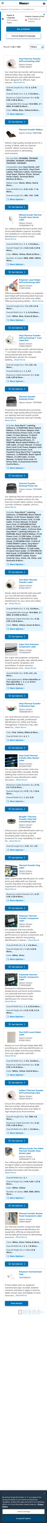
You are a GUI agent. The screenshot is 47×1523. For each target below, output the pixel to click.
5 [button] (38, 1312)
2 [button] (24, 1312)
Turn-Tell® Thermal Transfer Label (28, 581)
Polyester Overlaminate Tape (30, 1272)
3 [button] (29, 1312)
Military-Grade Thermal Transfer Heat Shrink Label (30, 217)
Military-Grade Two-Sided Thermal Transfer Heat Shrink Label (31, 1151)
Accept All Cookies (23, 1518)
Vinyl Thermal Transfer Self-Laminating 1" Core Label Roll (30, 338)
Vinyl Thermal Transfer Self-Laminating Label (30, 59)
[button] (37, 47)
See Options (17, 121)
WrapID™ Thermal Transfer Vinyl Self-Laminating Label (28, 819)
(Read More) (19, 82)
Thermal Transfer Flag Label (29, 866)
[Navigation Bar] (2, 3)
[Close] (44, 1493)
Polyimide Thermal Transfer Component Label (29, 977)
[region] (23, 1506)
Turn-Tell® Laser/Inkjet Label (30, 1033)
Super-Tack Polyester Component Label (29, 645)
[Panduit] (24, 3)
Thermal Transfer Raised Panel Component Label (30, 1214)
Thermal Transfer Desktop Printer (27, 397)
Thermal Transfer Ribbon (31, 129)
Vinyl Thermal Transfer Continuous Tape (30, 704)
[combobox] (23, 9)
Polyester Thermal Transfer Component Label (29, 918)
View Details (16, 1303)
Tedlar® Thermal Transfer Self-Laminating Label (31, 1091)
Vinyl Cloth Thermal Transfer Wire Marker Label (29, 758)
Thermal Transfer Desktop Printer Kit (28, 484)
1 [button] (20, 1312)
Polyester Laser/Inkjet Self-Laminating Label (29, 281)
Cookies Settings (23, 1511)
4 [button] (34, 1312)
